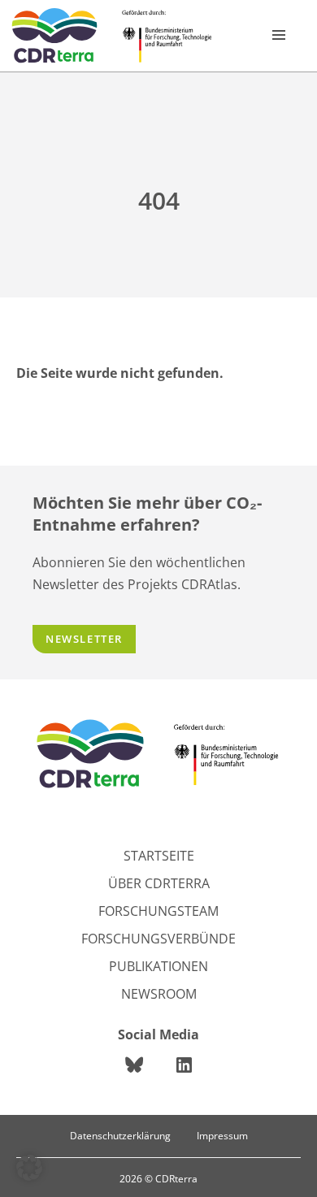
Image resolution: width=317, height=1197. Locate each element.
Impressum (222, 1136)
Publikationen (158, 966)
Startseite (159, 856)
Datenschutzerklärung (120, 1136)
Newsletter (84, 638)
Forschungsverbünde (158, 939)
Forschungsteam (158, 911)
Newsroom (159, 994)
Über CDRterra (159, 883)
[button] (29, 1167)
